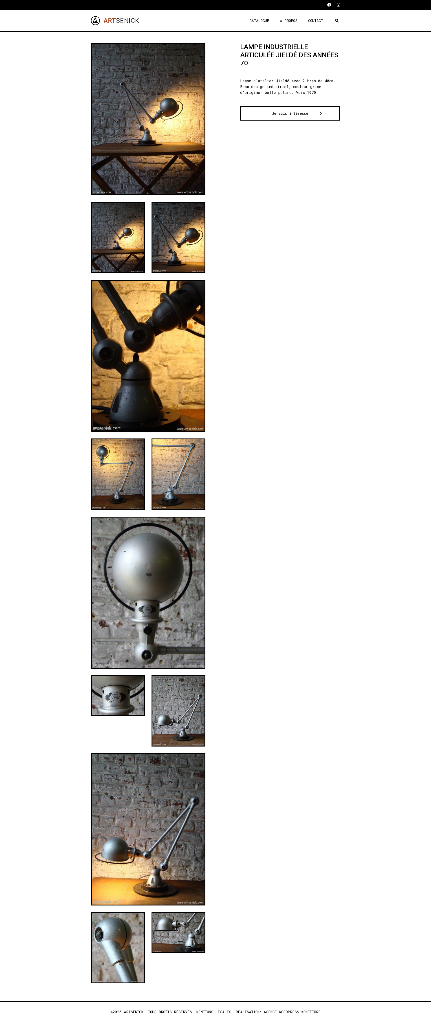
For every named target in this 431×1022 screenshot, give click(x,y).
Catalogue (259, 20)
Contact (315, 20)
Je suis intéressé (290, 113)
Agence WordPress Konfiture (292, 1011)
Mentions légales (213, 1011)
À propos (288, 20)
